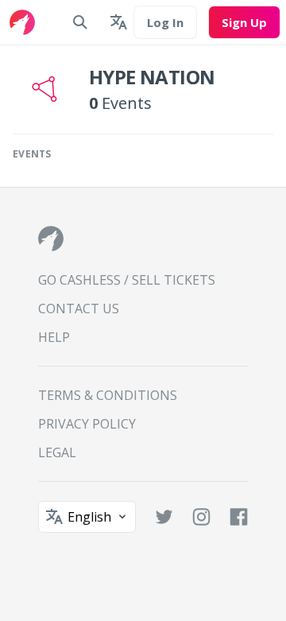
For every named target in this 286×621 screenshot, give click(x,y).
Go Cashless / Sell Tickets (126, 280)
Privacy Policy (87, 424)
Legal (57, 452)
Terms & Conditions (107, 395)
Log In (165, 22)
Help (54, 337)
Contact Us (78, 308)
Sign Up (244, 22)
